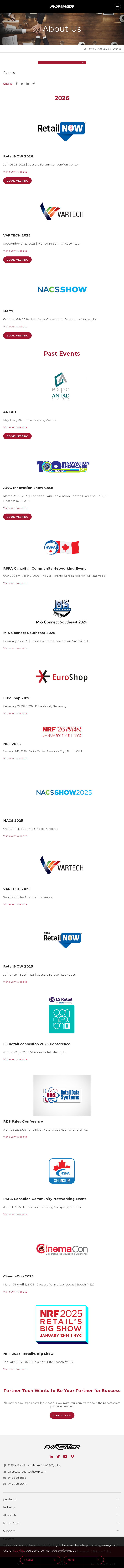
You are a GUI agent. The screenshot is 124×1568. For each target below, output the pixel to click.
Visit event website (15, 171)
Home (90, 48)
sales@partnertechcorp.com (27, 1471)
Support (9, 1531)
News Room (11, 1523)
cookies (19, 1550)
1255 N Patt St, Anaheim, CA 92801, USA (34, 1465)
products (9, 1499)
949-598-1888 (17, 1477)
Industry (9, 1507)
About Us (103, 48)
